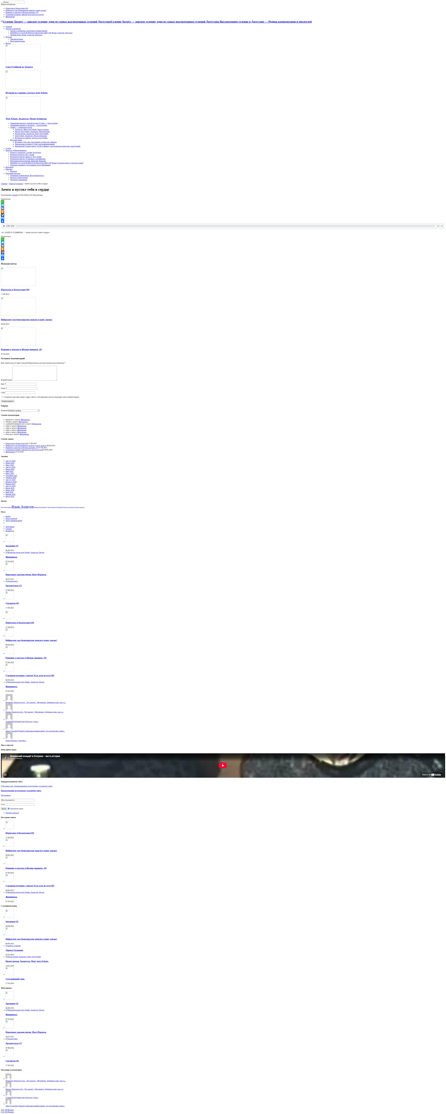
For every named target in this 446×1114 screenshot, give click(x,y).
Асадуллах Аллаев (6, 507)
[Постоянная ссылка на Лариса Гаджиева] (13, 946)
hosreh (15, 195)
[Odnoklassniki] (223, 211)
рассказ (77, 507)
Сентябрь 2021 (11, 476)
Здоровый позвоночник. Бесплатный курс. (27, 176)
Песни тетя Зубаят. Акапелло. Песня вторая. (32, 132)
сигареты (81, 507)
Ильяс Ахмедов (22, 506)
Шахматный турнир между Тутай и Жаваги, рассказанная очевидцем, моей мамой (47, 146)
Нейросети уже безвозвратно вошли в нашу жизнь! (26, 10)
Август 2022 (10, 467)
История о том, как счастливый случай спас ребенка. (36, 142)
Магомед (44, 507)
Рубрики (4, 410)
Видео (8, 43)
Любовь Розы (38, 507)
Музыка (9, 37)
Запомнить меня (16, 809)
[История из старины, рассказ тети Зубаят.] (23, 88)
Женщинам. (10, 17)
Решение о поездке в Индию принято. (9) (22, 12)
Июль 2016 (10, 488)
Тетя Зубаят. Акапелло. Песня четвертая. (26, 118)
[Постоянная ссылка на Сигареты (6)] (10, 599)
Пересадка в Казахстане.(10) (17, 8)
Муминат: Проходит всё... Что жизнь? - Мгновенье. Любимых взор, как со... (36, 702)
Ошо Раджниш (52, 507)
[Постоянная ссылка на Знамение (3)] (10, 541)
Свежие (9, 529)
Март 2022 (10, 473)
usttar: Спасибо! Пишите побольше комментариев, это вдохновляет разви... (35, 731)
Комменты (10, 531)
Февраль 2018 (11, 482)
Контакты (9, 167)
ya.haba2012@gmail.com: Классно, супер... (22, 722)
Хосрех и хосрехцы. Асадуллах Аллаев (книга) (28, 31)
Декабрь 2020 (11, 478)
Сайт (3, 393)
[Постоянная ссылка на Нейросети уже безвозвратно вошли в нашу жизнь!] (18, 315)
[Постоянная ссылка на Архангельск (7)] (12, 581)
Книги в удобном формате (16, 150)
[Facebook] (223, 218)
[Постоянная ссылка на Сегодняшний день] (10, 974)
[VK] (223, 208)
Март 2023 (10, 465)
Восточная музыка (17, 41)
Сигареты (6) (12, 603)
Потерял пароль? (12, 813)
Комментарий (6, 380)
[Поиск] (2, 2)
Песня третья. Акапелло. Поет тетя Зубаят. (32, 134)
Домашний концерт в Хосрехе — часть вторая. (28, 125)
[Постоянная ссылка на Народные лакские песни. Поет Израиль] (10, 570)
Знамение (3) (12, 546)
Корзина (13, 171)
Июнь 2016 (10, 490)
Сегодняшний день (15, 979)
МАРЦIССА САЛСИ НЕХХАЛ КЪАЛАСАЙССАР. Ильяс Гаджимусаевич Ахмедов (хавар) (46, 163)
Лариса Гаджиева (16, 184)
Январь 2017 (11, 484)
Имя (2, 384)
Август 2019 (10, 480)
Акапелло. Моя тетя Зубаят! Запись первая (32, 129)
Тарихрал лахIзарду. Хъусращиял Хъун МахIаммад (30, 165)
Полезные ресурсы (13, 173)
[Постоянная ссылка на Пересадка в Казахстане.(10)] (18, 285)
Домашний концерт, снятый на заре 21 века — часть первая (33, 123)
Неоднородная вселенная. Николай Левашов (28, 161)
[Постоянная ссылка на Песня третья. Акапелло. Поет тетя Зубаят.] (23, 957)
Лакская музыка (16, 39)
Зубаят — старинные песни (21, 127)
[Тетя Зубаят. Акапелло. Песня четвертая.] (23, 114)
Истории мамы (16, 140)
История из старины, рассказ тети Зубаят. (27, 93)
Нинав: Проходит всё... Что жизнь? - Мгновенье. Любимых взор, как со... (35, 712)
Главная (9, 27)
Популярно (10, 527)
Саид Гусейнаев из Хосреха (19, 67)
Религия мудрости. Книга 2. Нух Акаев (25, 157)
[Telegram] (223, 205)
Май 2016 (9, 492)
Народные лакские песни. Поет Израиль (26, 574)
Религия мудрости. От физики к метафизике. (28, 159)
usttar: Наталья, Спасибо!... (16, 741)
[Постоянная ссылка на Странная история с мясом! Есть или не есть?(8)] (10, 671)
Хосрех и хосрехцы (13, 29)
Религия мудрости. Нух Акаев (22, 155)
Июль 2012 (10, 496)
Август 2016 (10, 486)
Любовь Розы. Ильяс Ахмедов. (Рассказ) (26, 35)
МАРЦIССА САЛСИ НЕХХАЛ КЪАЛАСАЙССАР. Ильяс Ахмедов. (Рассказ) (41, 33)
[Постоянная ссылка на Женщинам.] (25, 552)
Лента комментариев (14, 521)
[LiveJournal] (223, 214)
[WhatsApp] (223, 201)
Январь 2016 (11, 494)
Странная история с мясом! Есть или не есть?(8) (25, 15)
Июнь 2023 (10, 463)
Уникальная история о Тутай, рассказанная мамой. (35, 144)
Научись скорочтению (19, 178)
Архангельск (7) (14, 585)
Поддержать (6, 795)
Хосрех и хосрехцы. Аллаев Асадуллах (25, 152)
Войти (8, 516)
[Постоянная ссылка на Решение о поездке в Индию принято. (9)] (18, 345)
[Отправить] (223, 221)
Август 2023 (10, 461)
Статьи (8, 148)
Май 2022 (9, 471)
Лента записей (11, 519)
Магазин (9, 169)
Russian (11, 1110)
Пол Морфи (59, 507)
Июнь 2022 (10, 469)
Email (3, 388)
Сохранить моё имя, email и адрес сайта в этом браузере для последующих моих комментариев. (41, 397)
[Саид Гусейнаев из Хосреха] (23, 62)
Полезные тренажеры (18, 180)
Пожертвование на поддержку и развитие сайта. (21, 791)
